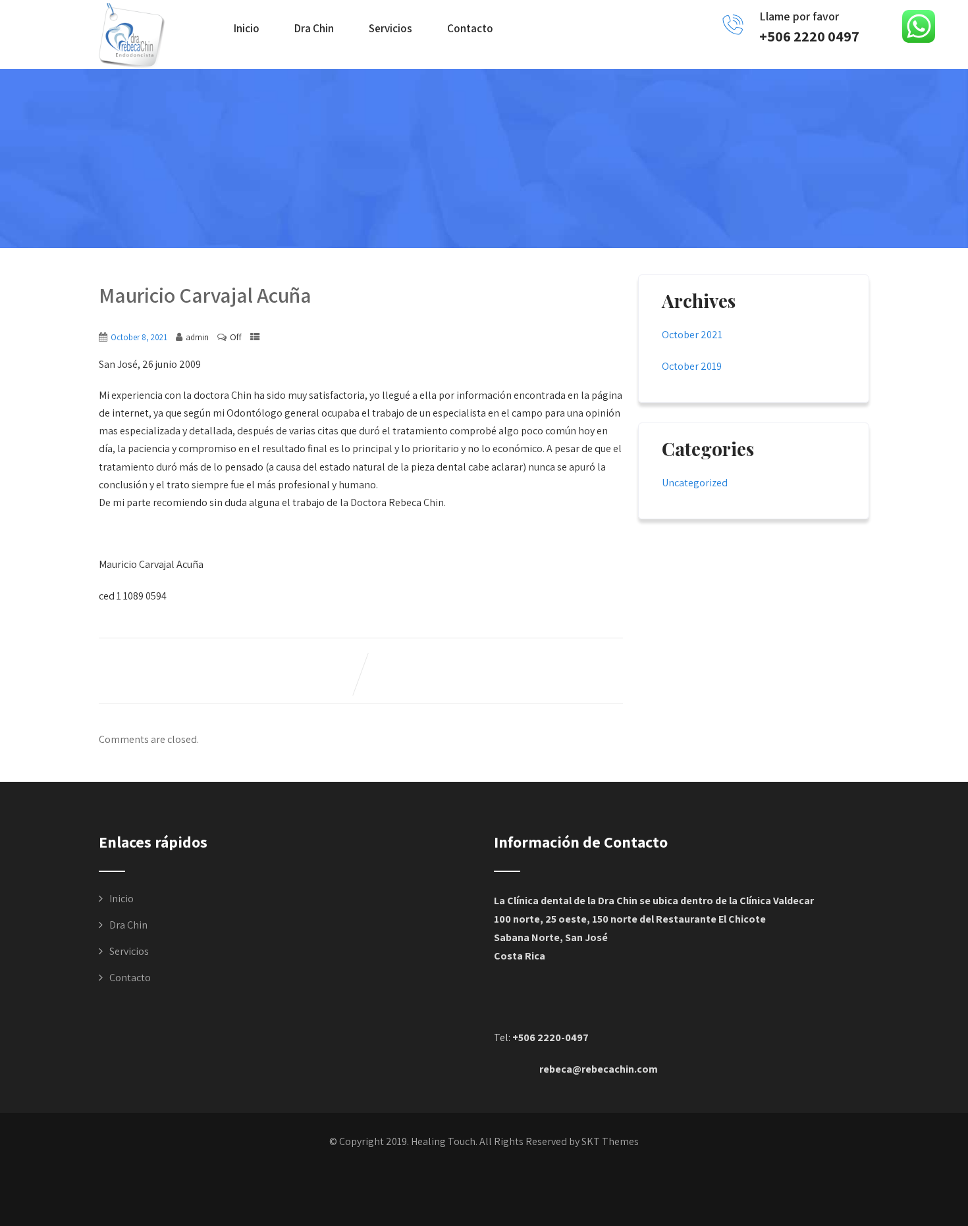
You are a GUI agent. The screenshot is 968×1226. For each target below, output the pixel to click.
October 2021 (692, 335)
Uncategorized (695, 483)
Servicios (390, 28)
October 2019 (692, 366)
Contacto (470, 28)
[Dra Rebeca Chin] (132, 36)
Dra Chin (314, 28)
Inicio (246, 28)
